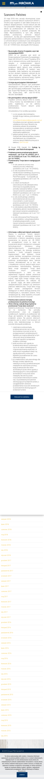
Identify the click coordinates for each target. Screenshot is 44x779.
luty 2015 (4, 736)
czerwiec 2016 (6, 653)
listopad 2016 (6, 627)
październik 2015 (7, 694)
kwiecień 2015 (6, 725)
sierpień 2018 (6, 519)
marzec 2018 (5, 545)
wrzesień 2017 (6, 576)
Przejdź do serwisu (21, 397)
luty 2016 (4, 674)
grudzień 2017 (6, 560)
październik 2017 (7, 571)
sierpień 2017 (6, 581)
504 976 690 (23, 142)
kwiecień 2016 (6, 664)
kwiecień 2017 (6, 602)
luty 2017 (4, 612)
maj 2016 (4, 658)
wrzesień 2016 (6, 638)
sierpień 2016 (6, 643)
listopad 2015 (6, 689)
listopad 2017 (6, 566)
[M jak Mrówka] (22, 3)
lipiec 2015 (5, 710)
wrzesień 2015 (6, 700)
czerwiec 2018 (6, 529)
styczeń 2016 (6, 679)
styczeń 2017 (6, 617)
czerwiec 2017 (6, 591)
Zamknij (22, 774)
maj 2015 (4, 720)
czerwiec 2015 (6, 715)
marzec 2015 (5, 731)
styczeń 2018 (6, 555)
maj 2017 (4, 596)
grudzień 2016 (6, 622)
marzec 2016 (5, 669)
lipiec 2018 (5, 524)
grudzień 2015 (6, 684)
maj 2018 (4, 535)
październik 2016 (7, 633)
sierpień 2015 (6, 705)
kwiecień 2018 (6, 540)
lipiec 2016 (5, 648)
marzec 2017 (5, 607)
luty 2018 (4, 550)
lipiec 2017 (5, 586)
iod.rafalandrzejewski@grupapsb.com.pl (27, 120)
